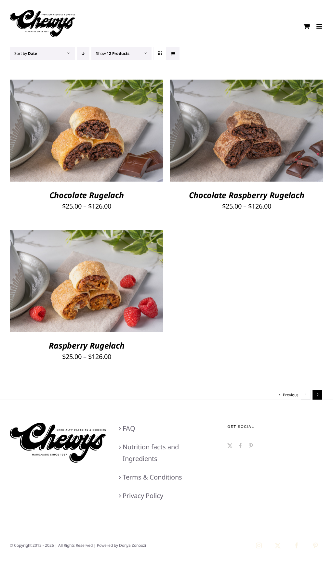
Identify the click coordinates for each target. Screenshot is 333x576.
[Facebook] (240, 445)
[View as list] (172, 53)
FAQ (129, 428)
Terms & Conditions (152, 477)
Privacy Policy (143, 495)
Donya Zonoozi (132, 545)
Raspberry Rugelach (87, 345)
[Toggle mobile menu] (319, 26)
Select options (67, 132)
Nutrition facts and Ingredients (151, 452)
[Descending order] (83, 53)
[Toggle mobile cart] (306, 26)
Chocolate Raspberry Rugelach (246, 194)
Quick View (111, 132)
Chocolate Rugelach (86, 194)
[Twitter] (230, 445)
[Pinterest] (250, 445)
